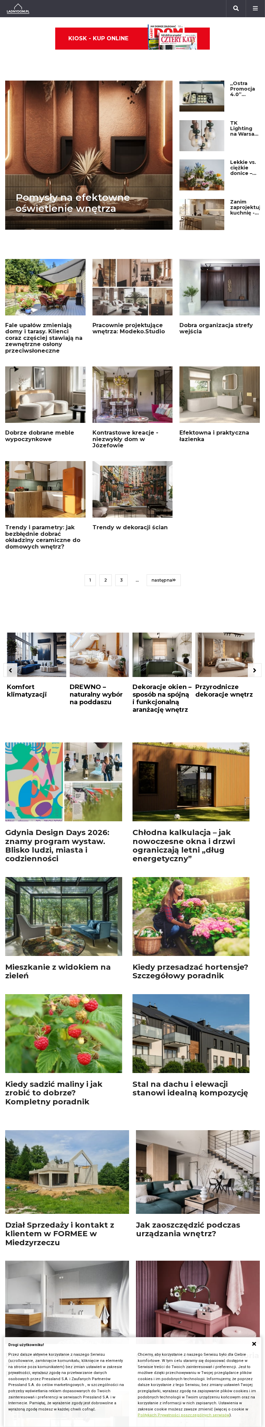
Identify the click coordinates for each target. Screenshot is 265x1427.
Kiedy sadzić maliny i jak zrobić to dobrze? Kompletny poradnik (53, 1093)
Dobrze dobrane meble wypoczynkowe (39, 435)
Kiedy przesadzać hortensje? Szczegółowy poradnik (190, 971)
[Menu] (255, 8)
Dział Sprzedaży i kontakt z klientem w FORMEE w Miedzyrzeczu (59, 1233)
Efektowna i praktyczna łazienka (214, 435)
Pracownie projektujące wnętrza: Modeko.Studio (128, 328)
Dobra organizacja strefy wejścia (216, 328)
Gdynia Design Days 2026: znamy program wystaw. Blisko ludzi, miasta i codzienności (57, 845)
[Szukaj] (236, 8)
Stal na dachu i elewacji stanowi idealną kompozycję (190, 1088)
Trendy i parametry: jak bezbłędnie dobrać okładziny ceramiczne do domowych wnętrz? (42, 537)
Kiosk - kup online (98, 38)
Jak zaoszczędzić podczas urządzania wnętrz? (188, 1229)
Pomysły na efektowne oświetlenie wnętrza (73, 202)
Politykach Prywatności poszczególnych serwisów (183, 1415)
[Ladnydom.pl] (18, 8)
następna (161, 580)
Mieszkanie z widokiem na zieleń (58, 971)
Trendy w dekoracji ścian (130, 527)
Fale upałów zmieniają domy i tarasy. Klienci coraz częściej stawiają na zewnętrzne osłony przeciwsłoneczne (43, 338)
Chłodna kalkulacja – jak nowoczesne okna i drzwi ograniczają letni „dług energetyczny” (183, 845)
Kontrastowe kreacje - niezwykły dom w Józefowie (125, 439)
